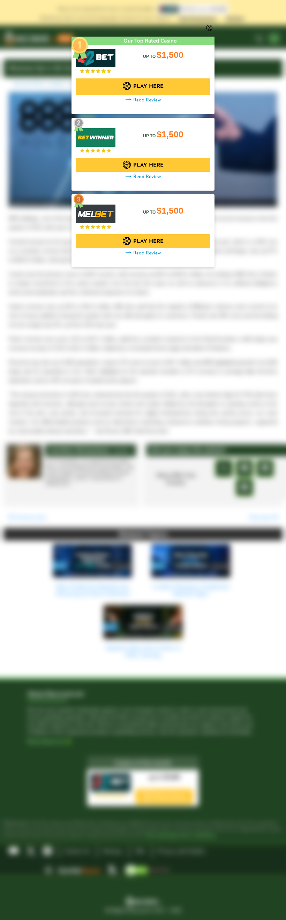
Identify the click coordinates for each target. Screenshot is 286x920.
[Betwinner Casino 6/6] (95, 134)
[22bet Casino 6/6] (95, 54)
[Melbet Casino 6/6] (95, 210)
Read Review (147, 100)
